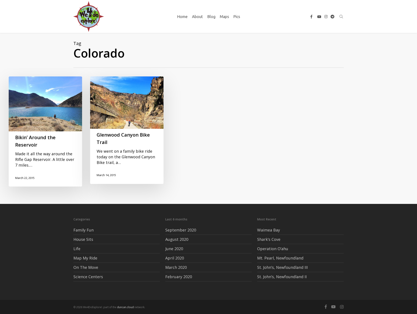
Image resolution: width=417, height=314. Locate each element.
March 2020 (176, 267)
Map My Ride (85, 258)
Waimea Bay (268, 230)
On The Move (85, 267)
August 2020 (176, 239)
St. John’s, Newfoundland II (282, 276)
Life (76, 248)
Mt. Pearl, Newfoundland (280, 258)
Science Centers (88, 276)
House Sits (83, 239)
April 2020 (174, 258)
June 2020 (174, 248)
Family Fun (83, 230)
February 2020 (178, 276)
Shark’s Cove (268, 239)
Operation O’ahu (272, 248)
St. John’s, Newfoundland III (282, 267)
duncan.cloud (125, 307)
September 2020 (180, 230)
